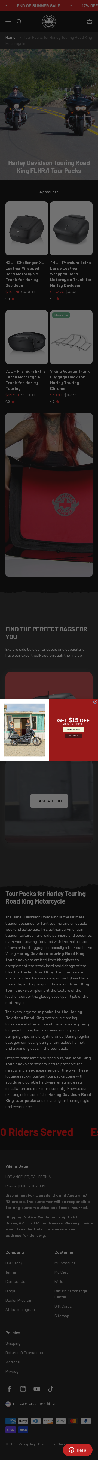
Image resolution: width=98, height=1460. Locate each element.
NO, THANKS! (73, 736)
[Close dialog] (95, 702)
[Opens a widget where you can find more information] (78, 1450)
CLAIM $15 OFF (73, 729)
